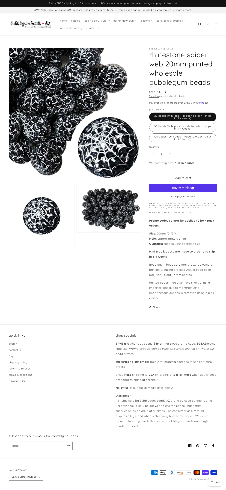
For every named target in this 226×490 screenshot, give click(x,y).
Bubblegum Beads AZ (207, 479)
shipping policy (18, 362)
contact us (15, 349)
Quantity (154, 146)
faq (11, 356)
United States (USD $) (24, 476)
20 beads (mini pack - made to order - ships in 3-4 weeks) (182, 117)
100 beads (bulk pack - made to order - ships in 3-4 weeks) (183, 138)
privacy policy (17, 381)
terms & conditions (20, 374)
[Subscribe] (68, 446)
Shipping (154, 96)
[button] (200, 24)
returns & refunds (20, 368)
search (13, 343)
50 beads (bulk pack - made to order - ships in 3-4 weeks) (182, 127)
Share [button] (156, 307)
